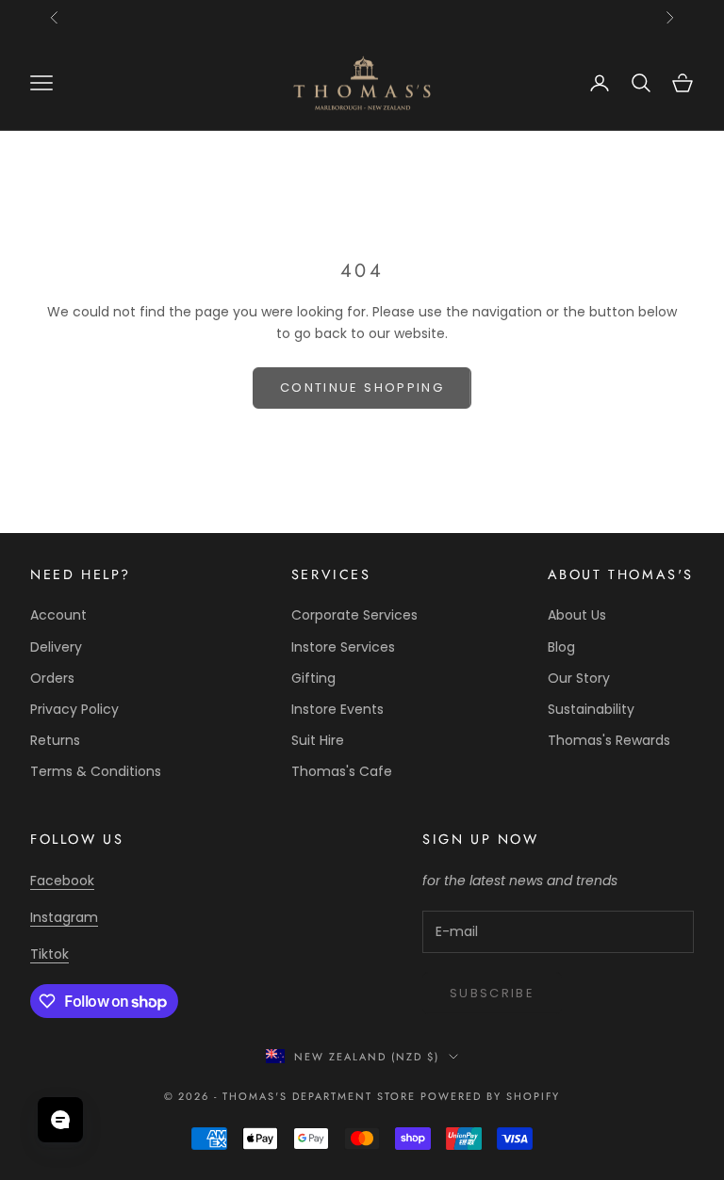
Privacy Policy (74, 709)
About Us (577, 615)
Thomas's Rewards (609, 740)
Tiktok (49, 954)
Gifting (313, 678)
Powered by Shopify (490, 1096)
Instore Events (337, 709)
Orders (52, 678)
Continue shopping (362, 387)
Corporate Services (354, 615)
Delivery (56, 647)
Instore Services (343, 647)
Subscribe (492, 993)
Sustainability (591, 709)
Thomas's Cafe (341, 771)
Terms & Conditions (95, 771)
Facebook (62, 880)
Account (58, 615)
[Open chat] (60, 1119)
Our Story (579, 678)
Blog (561, 647)
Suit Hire (317, 740)
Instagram (64, 917)
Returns (55, 740)
